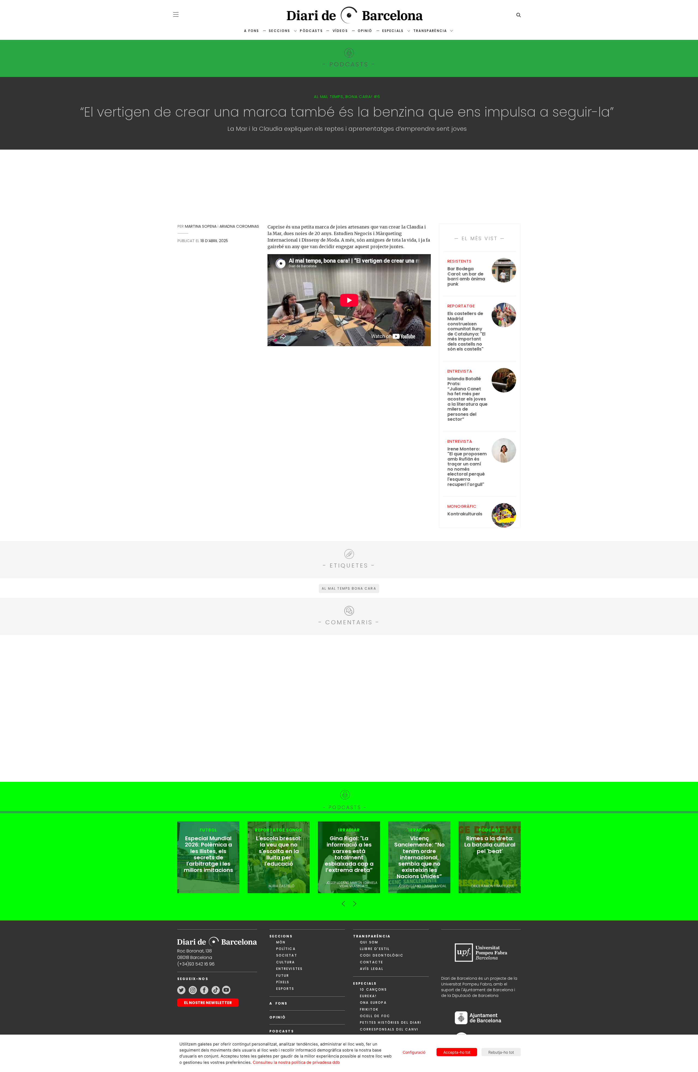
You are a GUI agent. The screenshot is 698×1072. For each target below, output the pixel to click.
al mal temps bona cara (349, 588)
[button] (176, 14)
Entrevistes (289, 968)
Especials (393, 30)
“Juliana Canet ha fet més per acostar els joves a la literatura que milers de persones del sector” (467, 399)
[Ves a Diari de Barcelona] (349, 15)
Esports (285, 988)
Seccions (279, 30)
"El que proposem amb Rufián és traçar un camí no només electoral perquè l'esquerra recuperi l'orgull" (467, 467)
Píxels (283, 982)
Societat (286, 955)
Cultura (285, 962)
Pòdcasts (311, 30)
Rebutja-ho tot (501, 1052)
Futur (282, 975)
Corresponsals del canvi (389, 1029)
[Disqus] (349, 707)
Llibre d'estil (375, 948)
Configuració (414, 1052)
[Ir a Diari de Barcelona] (217, 940)
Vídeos (340, 30)
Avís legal (371, 968)
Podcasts (281, 1031)
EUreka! (368, 996)
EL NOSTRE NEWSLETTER (208, 1002)
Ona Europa (373, 1002)
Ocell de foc (375, 1016)
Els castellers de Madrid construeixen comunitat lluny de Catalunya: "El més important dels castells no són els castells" (466, 331)
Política (286, 948)
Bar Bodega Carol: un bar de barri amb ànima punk (466, 276)
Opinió (365, 30)
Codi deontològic (382, 955)
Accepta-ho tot (456, 1052)
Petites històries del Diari (390, 1022)
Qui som (369, 942)
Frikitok (369, 1009)
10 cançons (373, 989)
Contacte (371, 962)
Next (354, 901)
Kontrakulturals (464, 514)
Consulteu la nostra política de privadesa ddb (296, 1062)
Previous (343, 901)
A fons (251, 30)
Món (280, 942)
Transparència (430, 30)
